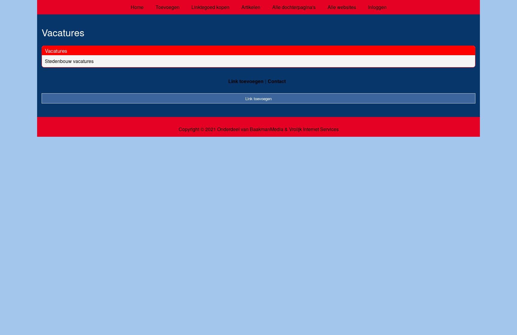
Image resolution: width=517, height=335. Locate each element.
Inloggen (377, 7)
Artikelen (250, 7)
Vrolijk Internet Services (314, 129)
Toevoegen (168, 7)
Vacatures (56, 50)
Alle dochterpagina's (294, 7)
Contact (277, 81)
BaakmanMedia (266, 129)
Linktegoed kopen (210, 7)
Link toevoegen (246, 81)
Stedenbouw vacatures (69, 61)
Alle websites (342, 7)
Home (137, 7)
